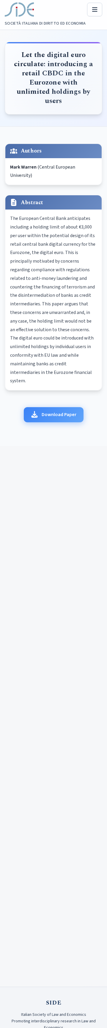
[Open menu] (95, 9)
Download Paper (59, 414)
